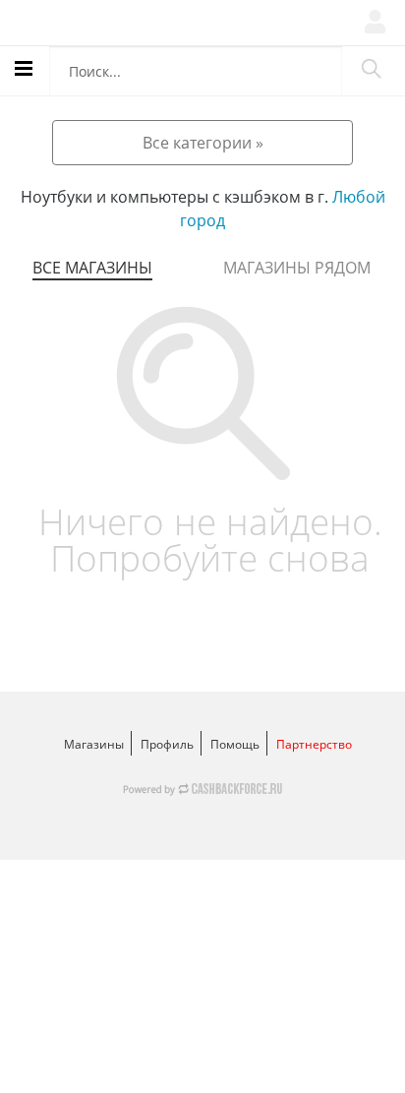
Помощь (235, 744)
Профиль (167, 744)
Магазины (94, 744)
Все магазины (92, 267)
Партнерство (314, 744)
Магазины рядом (297, 267)
